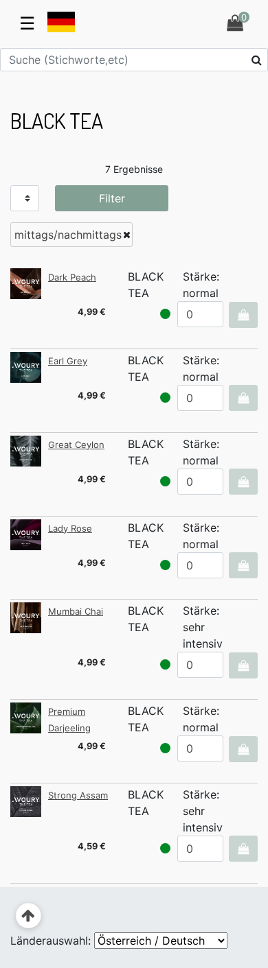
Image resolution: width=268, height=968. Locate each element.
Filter (112, 198)
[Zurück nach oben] (28, 916)
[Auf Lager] (165, 314)
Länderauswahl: (50, 940)
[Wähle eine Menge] (243, 315)
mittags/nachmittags (68, 234)
